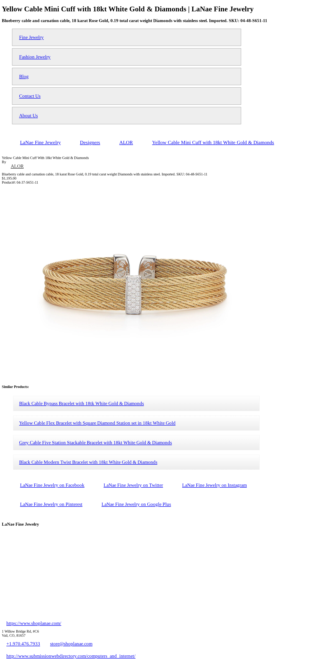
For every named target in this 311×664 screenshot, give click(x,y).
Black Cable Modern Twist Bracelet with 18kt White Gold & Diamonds (88, 462)
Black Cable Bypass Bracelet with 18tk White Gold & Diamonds (81, 403)
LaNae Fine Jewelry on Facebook (52, 485)
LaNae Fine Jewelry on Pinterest (51, 504)
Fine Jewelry (31, 37)
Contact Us (30, 96)
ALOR (17, 166)
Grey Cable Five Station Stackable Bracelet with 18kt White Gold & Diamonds (95, 442)
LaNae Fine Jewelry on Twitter (133, 485)
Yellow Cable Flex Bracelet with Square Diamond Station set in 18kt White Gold (97, 423)
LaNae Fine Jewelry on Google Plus (136, 504)
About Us (28, 115)
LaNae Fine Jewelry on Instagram (214, 485)
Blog (24, 76)
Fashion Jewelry (35, 56)
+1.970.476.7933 (23, 643)
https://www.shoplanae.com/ (33, 623)
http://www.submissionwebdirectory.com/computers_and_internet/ (70, 656)
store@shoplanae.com (71, 643)
